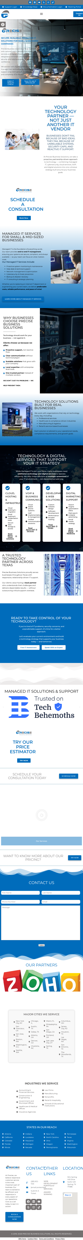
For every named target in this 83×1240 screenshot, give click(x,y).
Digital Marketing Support (73, 496)
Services (48, 1189)
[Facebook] (30, 2)
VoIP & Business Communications (37, 496)
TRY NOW (75, 858)
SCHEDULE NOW (69, 776)
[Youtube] (39, 2)
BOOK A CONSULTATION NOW (14, 1217)
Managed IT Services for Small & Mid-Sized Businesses (23, 237)
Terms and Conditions (46, 1239)
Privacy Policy (60, 1239)
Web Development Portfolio (51, 1183)
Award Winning (48, 1193)
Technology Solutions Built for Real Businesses (56, 405)
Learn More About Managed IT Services (23, 299)
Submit (41, 945)
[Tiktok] (53, 2)
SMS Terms (22, 1239)
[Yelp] (43, 2)
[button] (41, 14)
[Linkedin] (34, 2)
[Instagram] (48, 2)
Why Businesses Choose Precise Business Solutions (18, 323)
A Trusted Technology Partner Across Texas (17, 560)
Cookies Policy (33, 1239)
